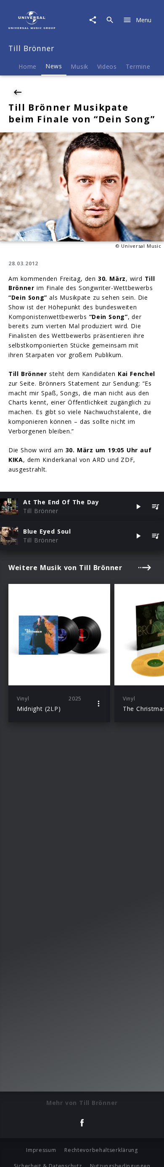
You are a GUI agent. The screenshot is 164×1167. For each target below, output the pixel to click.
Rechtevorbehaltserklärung (101, 1150)
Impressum (41, 1150)
